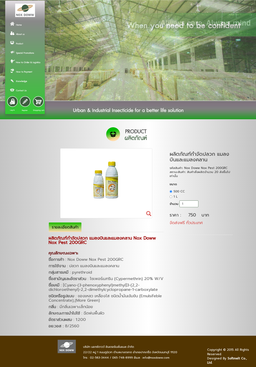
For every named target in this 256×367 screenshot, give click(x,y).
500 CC (179, 191)
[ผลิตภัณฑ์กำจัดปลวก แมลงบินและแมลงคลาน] (106, 183)
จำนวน (174, 204)
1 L (176, 197)
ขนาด (173, 184)
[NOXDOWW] (25, 10)
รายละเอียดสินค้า (65, 227)
